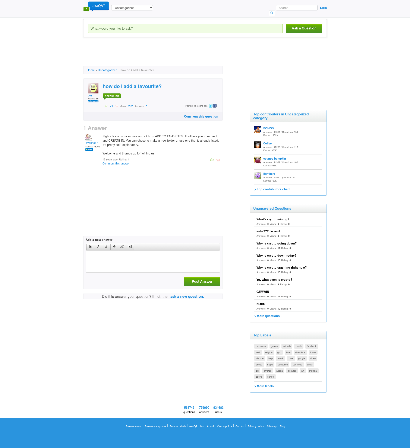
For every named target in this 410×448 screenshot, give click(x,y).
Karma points (224, 426)
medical (313, 370)
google (301, 358)
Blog (282, 426)
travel (313, 352)
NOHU (260, 304)
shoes (259, 364)
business (297, 364)
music (281, 358)
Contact (240, 426)
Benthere (269, 174)
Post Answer (202, 281)
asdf (258, 352)
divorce (267, 370)
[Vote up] (106, 106)
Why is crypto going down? (276, 243)
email (309, 364)
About (210, 426)
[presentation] (90, 247)
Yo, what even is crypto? (274, 279)
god (279, 352)
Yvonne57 (91, 143)
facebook (311, 346)
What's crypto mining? (272, 219)
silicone (260, 358)
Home (91, 70)
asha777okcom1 (268, 231)
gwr (90, 95)
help (270, 358)
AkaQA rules (196, 426)
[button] (90, 247)
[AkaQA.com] (96, 6)
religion (268, 352)
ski (257, 370)
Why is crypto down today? (276, 255)
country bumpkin (274, 158)
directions (300, 352)
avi (302, 370)
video (313, 358)
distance (292, 370)
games (274, 346)
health (299, 346)
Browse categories (155, 426)
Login (323, 8)
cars (291, 358)
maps (270, 364)
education (283, 364)
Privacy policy (256, 426)
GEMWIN (262, 291)
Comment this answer (115, 163)
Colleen (268, 143)
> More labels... (265, 386)
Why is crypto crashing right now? (281, 267)
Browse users (134, 426)
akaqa (279, 370)
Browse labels (178, 426)
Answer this (112, 96)
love (288, 352)
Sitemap (272, 426)
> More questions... (268, 316)
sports (259, 376)
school (270, 376)
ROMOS (268, 128)
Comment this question (201, 116)
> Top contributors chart (272, 189)
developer (261, 346)
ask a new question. (187, 296)
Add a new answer (99, 239)
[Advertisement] (161, 55)
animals (287, 346)
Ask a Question (304, 28)
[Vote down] (117, 106)
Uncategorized (107, 70)
